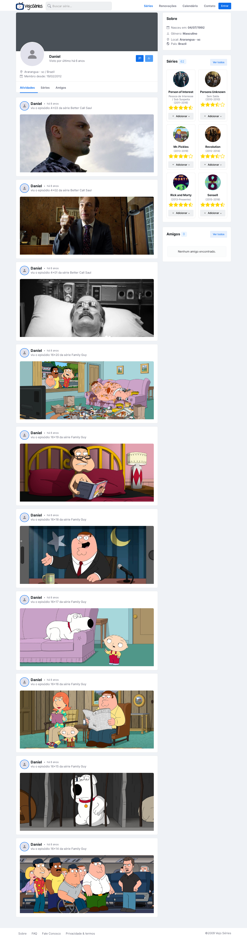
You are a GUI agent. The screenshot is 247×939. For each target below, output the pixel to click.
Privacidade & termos (80, 933)
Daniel (36, 103)
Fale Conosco (51, 933)
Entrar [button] (224, 5)
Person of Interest (180, 92)
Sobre (22, 933)
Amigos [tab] (61, 87)
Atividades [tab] (27, 87)
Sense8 (212, 195)
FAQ (34, 933)
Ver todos (218, 62)
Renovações (167, 6)
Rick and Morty (181, 195)
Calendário (190, 6)
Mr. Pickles (181, 147)
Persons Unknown (212, 92)
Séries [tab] (45, 87)
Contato (209, 6)
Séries (148, 6)
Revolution (212, 147)
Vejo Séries (223, 933)
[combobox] (75, 6)
